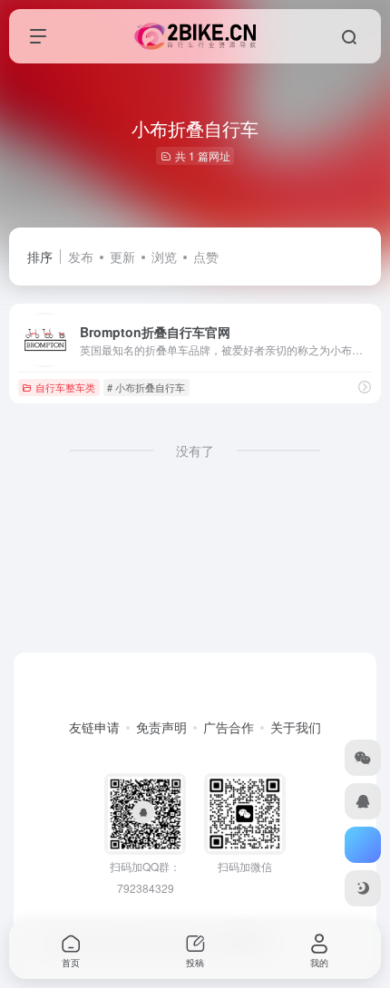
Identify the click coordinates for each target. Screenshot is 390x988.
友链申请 (94, 727)
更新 (122, 256)
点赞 (206, 256)
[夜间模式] (363, 888)
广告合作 (228, 727)
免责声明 (161, 727)
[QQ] (363, 801)
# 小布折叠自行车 (146, 387)
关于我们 (295, 727)
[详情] (364, 386)
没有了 (195, 450)
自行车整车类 (65, 387)
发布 (80, 256)
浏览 (164, 256)
